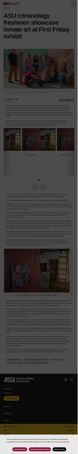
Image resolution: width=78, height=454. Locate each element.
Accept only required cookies (39, 449)
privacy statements (62, 442)
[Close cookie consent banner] (74, 439)
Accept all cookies (20, 449)
